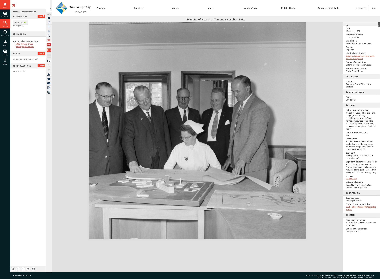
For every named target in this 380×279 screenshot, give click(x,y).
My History (5, 36)
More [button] (5, 64)
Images (175, 8)
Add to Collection (49, 79)
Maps (210, 8)
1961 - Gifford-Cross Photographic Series (25, 45)
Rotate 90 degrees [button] (49, 36)
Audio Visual (250, 8)
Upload (5, 55)
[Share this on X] (13, 267)
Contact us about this (49, 83)
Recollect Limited (348, 277)
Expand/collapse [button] (379, 24)
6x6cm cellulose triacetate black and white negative (360, 57)
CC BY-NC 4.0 (351, 178)
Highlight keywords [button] (49, 70)
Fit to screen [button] (49, 22)
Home (5, 7)
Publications (288, 8)
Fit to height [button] (49, 31)
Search (5, 26)
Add (40, 16)
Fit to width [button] (49, 27)
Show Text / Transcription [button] (49, 61)
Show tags (19, 22)
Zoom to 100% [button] (49, 40)
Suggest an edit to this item (13, 5)
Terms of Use (27, 275)
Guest (364, 8)
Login (5, 45)
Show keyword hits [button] (49, 65)
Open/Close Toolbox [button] (51, 5)
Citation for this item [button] (49, 92)
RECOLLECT (321, 277)
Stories (101, 8)
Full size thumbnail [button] (49, 18)
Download (49, 74)
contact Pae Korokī (346, 275)
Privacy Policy (17, 275)
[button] (49, 50)
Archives (138, 8)
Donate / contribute (328, 8)
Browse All (5, 17)
